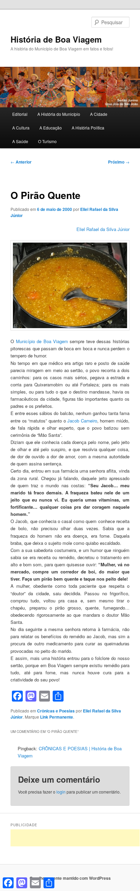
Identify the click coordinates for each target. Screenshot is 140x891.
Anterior (21, 162)
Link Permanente (56, 717)
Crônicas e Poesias (56, 711)
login (61, 792)
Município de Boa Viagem (42, 341)
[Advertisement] (75, 837)
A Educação (50, 127)
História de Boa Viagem (56, 39)
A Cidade (98, 114)
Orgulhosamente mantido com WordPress (70, 878)
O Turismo (47, 141)
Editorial (20, 114)
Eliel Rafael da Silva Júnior (102, 229)
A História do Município (58, 114)
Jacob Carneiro (82, 420)
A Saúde (20, 141)
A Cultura (21, 127)
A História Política (88, 127)
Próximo (118, 162)
